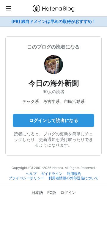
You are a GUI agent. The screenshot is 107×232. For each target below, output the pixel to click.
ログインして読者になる (53, 120)
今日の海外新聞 (54, 83)
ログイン (68, 192)
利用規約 (74, 174)
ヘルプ (31, 174)
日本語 (37, 192)
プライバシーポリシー (26, 178)
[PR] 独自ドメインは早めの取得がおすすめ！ (53, 21)
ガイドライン (51, 174)
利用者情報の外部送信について (73, 178)
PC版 (51, 192)
